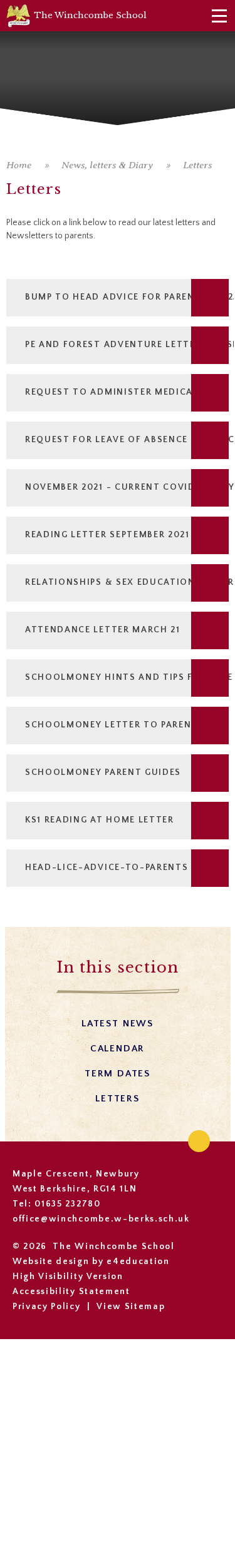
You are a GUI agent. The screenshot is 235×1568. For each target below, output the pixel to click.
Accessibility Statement (71, 1292)
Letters (197, 165)
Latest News (117, 1023)
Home (18, 165)
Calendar (117, 1048)
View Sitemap (131, 1307)
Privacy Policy (47, 1307)
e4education (138, 1262)
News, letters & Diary (107, 165)
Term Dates (117, 1073)
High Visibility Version (68, 1277)
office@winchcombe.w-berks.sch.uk (101, 1219)
